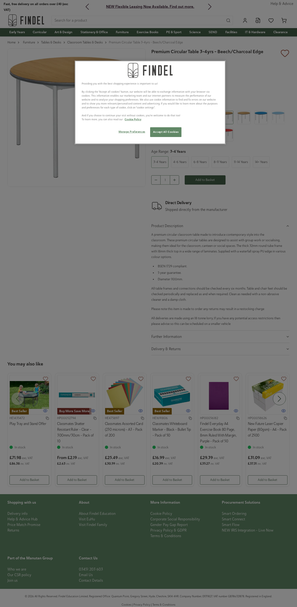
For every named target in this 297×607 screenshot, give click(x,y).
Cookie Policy (133, 119)
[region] (150, 102)
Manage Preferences (132, 131)
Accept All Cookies (165, 132)
